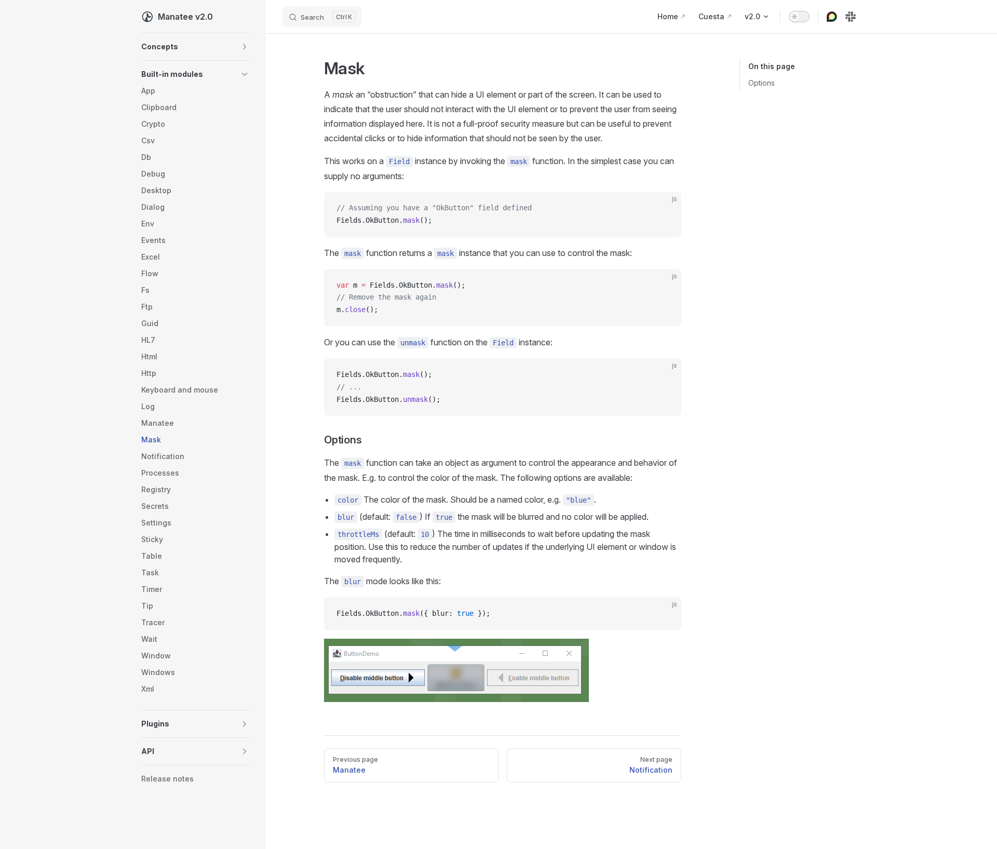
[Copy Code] (664, 208)
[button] (195, 46)
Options (761, 82)
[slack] (850, 16)
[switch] (799, 16)
